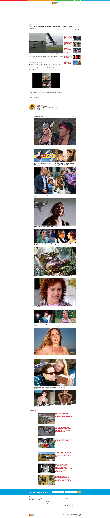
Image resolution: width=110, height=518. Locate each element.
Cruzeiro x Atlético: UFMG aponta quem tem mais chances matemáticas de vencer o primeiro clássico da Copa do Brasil (68, 50)
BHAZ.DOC (66, 498)
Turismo (78, 6)
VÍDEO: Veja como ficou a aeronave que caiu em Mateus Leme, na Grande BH (63, 455)
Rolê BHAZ (41, 6)
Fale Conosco (39, 510)
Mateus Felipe (32, 28)
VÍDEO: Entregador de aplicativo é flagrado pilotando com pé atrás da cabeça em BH (68, 44)
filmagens (32, 64)
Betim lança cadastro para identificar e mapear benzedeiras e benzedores (63, 440)
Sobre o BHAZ (32, 510)
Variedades (39, 24)
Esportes (48, 496)
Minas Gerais (60, 6)
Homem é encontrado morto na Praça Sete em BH (68, 37)
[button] (75, 29)
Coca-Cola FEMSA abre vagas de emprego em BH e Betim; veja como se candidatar (68, 56)
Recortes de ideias (68, 496)
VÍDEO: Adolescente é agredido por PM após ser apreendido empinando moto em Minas (63, 429)
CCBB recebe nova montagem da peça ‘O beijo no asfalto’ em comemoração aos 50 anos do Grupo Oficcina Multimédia (63, 468)
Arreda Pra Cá (48, 6)
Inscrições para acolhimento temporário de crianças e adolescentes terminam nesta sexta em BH (63, 479)
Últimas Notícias (33, 6)
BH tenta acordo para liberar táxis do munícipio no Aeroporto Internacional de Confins (63, 416)
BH (54, 6)
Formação (50, 503)
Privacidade (56, 510)
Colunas (48, 501)
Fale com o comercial (48, 510)
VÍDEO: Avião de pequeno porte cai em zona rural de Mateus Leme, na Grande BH (68, 62)
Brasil (66, 6)
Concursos (53, 503)
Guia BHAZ (72, 6)
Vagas (47, 503)
